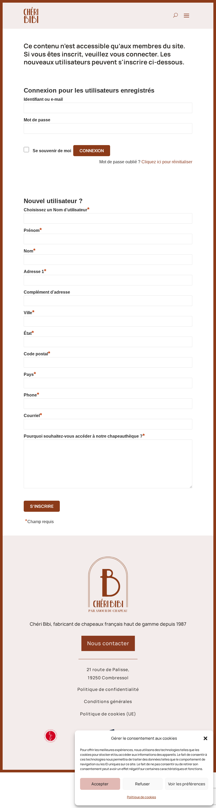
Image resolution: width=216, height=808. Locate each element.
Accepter (100, 784)
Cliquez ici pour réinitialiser (166, 162)
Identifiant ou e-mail (43, 99)
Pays (30, 374)
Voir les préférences (186, 784)
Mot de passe (37, 120)
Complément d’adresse (47, 292)
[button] (205, 738)
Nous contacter (108, 643)
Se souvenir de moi (52, 151)
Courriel (33, 415)
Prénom (33, 230)
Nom (30, 251)
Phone (31, 395)
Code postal (37, 354)
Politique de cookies (141, 797)
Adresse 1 (35, 271)
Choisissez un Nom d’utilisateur (57, 210)
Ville (29, 312)
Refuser (142, 784)
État (29, 333)
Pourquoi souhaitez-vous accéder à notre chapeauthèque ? (84, 436)
